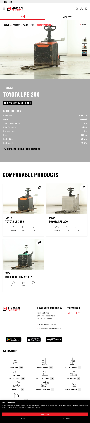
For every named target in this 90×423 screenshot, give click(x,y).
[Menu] (4, 8)
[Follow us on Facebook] (68, 312)
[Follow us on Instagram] (78, 312)
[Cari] (77, 8)
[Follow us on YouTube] (75, 312)
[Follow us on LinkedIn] (71, 312)
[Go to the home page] (14, 9)
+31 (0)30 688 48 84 (47, 324)
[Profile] (81, 8)
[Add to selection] (39, 188)
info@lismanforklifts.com (50, 328)
